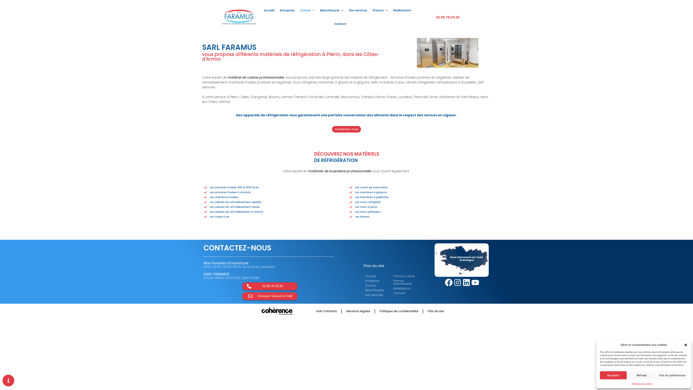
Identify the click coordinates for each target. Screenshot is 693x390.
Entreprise (287, 10)
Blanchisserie (329, 10)
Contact (340, 24)
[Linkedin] (466, 282)
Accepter (613, 375)
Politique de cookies (642, 383)
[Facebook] (449, 282)
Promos (378, 10)
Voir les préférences (672, 375)
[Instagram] (457, 282)
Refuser (642, 375)
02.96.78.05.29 (447, 17)
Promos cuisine (404, 276)
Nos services (358, 10)
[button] (686, 345)
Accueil (269, 10)
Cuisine (305, 10)
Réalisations (402, 10)
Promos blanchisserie (402, 282)
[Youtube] (475, 282)
